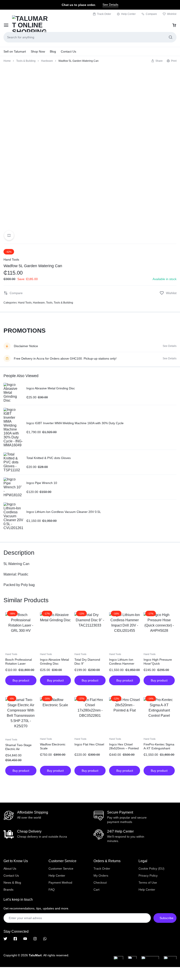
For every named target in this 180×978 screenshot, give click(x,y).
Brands (8, 889)
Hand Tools (11, 259)
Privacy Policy (148, 875)
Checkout (100, 882)
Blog (53, 51)
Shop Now (38, 51)
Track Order (104, 14)
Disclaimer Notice (26, 346)
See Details (110, 4)
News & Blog (12, 882)
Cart (96, 889)
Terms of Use (148, 882)
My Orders (101, 875)
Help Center (128, 14)
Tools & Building (26, 60)
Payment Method (60, 882)
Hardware (47, 60)
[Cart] (174, 25)
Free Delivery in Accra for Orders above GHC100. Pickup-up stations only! (65, 358)
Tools (49, 302)
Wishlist (171, 14)
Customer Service (61, 868)
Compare (151, 14)
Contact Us (68, 51)
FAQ (52, 889)
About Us (10, 868)
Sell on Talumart (15, 51)
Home (7, 60)
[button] (157, 60)
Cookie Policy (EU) (151, 868)
